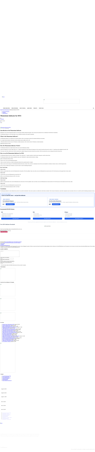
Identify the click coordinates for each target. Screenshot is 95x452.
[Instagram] (5, 439)
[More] (16, 124)
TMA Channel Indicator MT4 (7, 335)
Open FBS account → (47, 218)
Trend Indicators (4, 113)
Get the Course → (56, 204)
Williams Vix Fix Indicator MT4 (7, 336)
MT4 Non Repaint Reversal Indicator (8, 338)
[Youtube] (11, 439)
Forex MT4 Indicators (6, 109)
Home (1, 109)
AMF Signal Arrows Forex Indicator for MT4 (9, 332)
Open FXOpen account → (79, 218)
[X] (5, 124)
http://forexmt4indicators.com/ (5, 245)
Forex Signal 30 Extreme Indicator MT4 (8, 329)
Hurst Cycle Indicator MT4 (6, 339)
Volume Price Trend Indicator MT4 (7, 340)
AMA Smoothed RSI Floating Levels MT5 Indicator (12, 242)
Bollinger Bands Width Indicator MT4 (8, 324)
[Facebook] (2, 124)
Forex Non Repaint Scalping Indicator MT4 (9, 337)
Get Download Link (4, 231)
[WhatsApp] (12, 124)
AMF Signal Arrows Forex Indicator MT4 (9, 328)
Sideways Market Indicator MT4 (7, 326)
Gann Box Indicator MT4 (6, 325)
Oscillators (4, 112)
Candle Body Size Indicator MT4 (7, 330)
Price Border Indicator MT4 (6, 334)
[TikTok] (8, 439)
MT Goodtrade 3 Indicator (6, 341)
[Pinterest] (9, 124)
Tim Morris (2, 244)
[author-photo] (2, 243)
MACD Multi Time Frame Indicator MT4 (8, 331)
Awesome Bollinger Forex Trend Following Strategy (13, 241)
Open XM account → (16, 218)
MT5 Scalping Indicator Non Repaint (6, 407)
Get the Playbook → (10, 204)
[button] (93, 108)
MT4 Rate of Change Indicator (7, 333)
